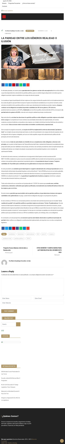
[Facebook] (57, 4)
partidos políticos (19, 238)
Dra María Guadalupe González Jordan (14, 30)
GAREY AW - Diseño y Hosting (9, 443)
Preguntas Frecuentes (14, 3)
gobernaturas (30, 234)
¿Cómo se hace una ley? (28, 3)
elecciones (21, 234)
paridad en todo (7, 238)
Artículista (29, 30)
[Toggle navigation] (4, 17)
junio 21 (44, 234)
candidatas (12, 234)
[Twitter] (60, 4)
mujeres (51, 234)
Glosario (4, 3)
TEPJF (28, 238)
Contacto (4, 6)
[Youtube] (63, 4)
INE (38, 234)
